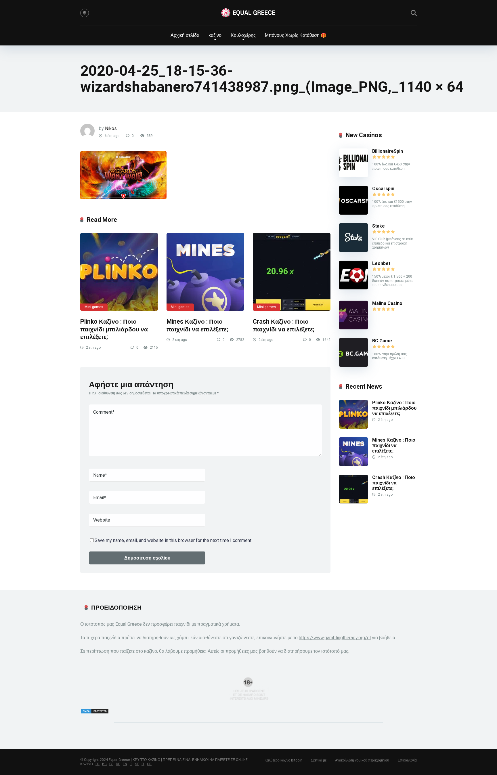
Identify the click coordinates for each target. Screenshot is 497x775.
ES (111, 764)
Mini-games (94, 307)
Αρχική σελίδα (185, 35)
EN (125, 764)
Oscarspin (383, 188)
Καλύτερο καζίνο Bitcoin (283, 760)
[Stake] (353, 250)
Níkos (111, 128)
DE (118, 764)
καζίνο (215, 35)
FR (97, 764)
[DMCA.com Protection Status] (94, 712)
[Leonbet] (353, 288)
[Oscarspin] (353, 213)
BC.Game (382, 340)
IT (143, 764)
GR (149, 764)
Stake (378, 226)
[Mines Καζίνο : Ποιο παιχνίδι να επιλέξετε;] (205, 272)
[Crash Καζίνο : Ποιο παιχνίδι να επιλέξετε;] (291, 272)
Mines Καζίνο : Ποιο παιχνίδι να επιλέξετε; (197, 325)
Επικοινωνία (407, 760)
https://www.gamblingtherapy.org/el (335, 637)
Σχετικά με (318, 760)
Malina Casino (387, 303)
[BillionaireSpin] (353, 175)
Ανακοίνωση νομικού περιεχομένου (362, 760)
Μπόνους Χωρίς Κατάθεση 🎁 (295, 35)
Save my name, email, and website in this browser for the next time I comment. (173, 540)
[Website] (84, 13)
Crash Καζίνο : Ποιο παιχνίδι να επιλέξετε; (283, 325)
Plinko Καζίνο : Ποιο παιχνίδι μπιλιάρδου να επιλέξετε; (114, 329)
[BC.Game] (353, 365)
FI (131, 764)
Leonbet (381, 263)
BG (104, 764)
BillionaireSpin (387, 151)
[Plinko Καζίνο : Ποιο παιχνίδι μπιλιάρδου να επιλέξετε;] (119, 272)
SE (137, 764)
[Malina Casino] (353, 328)
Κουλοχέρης (243, 35)
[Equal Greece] (248, 13)
